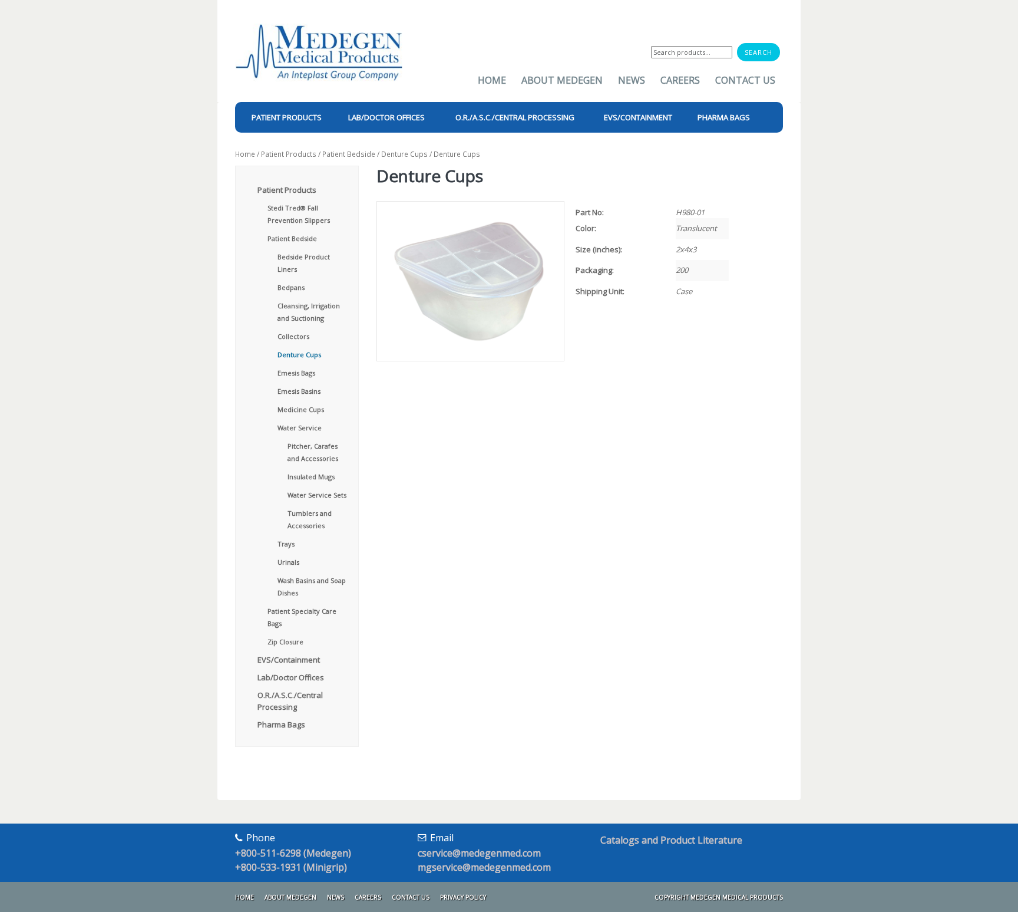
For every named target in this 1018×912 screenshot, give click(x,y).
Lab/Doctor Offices (290, 677)
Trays (286, 543)
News (631, 80)
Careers (680, 80)
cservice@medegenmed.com (479, 853)
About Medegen (562, 80)
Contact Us (745, 80)
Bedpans (291, 287)
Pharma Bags (281, 724)
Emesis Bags (296, 372)
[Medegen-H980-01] (469, 281)
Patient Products (288, 154)
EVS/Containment (288, 659)
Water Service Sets (316, 494)
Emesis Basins (298, 391)
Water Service (299, 427)
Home (492, 80)
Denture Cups (404, 154)
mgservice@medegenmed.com (484, 867)
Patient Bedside (348, 154)
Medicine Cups (300, 409)
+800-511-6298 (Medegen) (293, 853)
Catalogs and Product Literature (671, 840)
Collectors (293, 336)
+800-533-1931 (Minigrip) (291, 867)
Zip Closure (285, 641)
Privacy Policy (463, 897)
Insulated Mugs (311, 476)
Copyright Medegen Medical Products (719, 897)
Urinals (288, 562)
